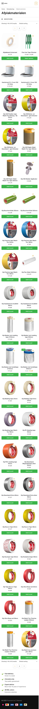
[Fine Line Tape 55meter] (29, 41)
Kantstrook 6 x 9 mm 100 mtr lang (29, 83)
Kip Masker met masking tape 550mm (29, 336)
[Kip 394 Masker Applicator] (29, 168)
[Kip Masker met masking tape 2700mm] (10, 324)
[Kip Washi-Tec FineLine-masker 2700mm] (10, 639)
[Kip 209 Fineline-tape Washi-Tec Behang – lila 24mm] (10, 103)
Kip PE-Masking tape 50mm (29, 431)
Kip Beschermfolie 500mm (29, 210)
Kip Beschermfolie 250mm (10, 210)
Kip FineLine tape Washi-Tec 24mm (10, 241)
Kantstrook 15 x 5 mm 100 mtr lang (10, 83)
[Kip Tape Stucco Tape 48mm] (10, 575)
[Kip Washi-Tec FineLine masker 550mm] (29, 607)
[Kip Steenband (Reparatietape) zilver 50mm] (29, 451)
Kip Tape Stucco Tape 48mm (10, 587)
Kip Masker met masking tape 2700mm (10, 336)
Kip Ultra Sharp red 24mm (29, 587)
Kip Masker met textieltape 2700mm (10, 367)
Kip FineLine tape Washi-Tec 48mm (10, 273)
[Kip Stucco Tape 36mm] (29, 516)
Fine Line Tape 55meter (29, 52)
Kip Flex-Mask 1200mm (29, 272)
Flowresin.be (11, 700)
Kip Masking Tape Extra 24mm (29, 399)
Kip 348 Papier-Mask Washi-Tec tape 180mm (29, 148)
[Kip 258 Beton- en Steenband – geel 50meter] (10, 136)
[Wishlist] (14, 36)
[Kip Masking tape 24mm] (10, 387)
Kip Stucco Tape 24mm (10, 527)
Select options (29, 58)
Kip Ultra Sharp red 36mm (10, 618)
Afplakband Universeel (10, 52)
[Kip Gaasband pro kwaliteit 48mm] (10, 292)
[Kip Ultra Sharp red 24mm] (29, 575)
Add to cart (10, 58)
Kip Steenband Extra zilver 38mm (29, 496)
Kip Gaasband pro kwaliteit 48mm (10, 304)
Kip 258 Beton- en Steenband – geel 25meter (29, 114)
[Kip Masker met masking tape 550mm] (29, 324)
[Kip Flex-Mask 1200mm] (29, 261)
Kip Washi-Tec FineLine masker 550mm (29, 619)
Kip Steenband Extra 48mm (10, 495)
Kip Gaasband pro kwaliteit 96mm (29, 304)
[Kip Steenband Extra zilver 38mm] (29, 484)
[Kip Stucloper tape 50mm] (10, 545)
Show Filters (8, 19)
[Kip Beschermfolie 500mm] (29, 199)
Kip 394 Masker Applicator (29, 179)
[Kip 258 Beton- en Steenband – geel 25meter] (29, 103)
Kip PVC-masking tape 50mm (10, 462)
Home (3, 9)
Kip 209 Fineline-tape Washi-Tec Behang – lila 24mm (10, 115)
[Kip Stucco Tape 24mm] (10, 516)
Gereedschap (10, 9)
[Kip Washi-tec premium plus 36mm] (29, 639)
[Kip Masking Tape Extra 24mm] (29, 387)
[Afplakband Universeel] (10, 41)
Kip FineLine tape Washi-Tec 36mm (29, 241)
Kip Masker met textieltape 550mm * (29, 367)
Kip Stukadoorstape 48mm (29, 557)
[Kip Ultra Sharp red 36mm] (10, 607)
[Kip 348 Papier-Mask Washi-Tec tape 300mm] (10, 168)
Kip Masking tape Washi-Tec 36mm (10, 431)
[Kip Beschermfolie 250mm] (10, 199)
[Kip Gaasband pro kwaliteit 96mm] (29, 292)
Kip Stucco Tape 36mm (29, 527)
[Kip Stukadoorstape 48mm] (29, 545)
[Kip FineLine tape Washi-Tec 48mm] (10, 261)
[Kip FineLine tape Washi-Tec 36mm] (29, 229)
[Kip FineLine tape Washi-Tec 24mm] (10, 229)
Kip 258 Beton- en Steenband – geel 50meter (10, 148)
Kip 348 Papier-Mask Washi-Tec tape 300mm (10, 179)
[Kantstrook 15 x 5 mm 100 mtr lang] (10, 71)
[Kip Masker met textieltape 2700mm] (10, 356)
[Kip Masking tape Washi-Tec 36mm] (10, 419)
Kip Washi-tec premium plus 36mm (29, 650)
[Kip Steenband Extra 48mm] (10, 484)
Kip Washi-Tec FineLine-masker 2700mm (10, 650)
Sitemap (19, 700)
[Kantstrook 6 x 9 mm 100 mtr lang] (29, 71)
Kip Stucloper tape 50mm (10, 557)
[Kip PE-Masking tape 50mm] (29, 419)
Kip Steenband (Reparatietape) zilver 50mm (29, 463)
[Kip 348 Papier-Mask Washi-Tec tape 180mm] (29, 136)
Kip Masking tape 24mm (10, 398)
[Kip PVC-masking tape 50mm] (10, 451)
